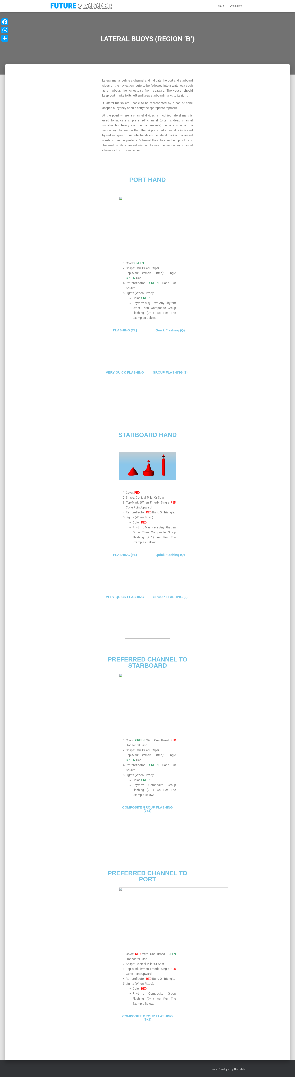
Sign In (221, 6)
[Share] (5, 38)
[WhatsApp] (5, 30)
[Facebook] (5, 22)
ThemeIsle (239, 1069)
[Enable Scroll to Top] (288, 1070)
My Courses (236, 6)
